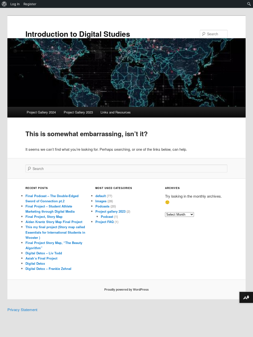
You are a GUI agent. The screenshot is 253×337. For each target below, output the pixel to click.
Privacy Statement (22, 309)
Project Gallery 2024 (41, 112)
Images (100, 201)
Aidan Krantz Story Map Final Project (53, 221)
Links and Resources (116, 112)
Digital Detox (35, 263)
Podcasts (102, 206)
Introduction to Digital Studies (77, 33)
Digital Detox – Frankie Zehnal (48, 268)
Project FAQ (104, 221)
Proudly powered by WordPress (126, 289)
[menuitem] (4, 4)
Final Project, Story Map (44, 216)
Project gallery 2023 (110, 211)
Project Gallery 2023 (78, 112)
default (100, 195)
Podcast (107, 216)
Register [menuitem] (29, 4)
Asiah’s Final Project (41, 258)
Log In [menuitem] (15, 4)
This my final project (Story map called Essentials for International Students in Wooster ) (55, 232)
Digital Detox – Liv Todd (43, 253)
